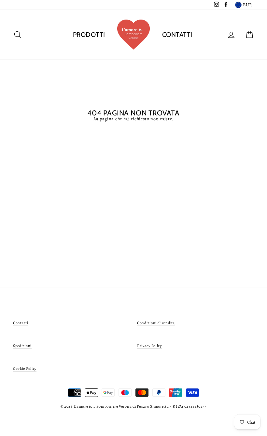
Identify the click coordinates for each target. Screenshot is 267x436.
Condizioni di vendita (156, 322)
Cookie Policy (24, 368)
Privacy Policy (149, 345)
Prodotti (89, 34)
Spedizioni (22, 345)
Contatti (177, 34)
